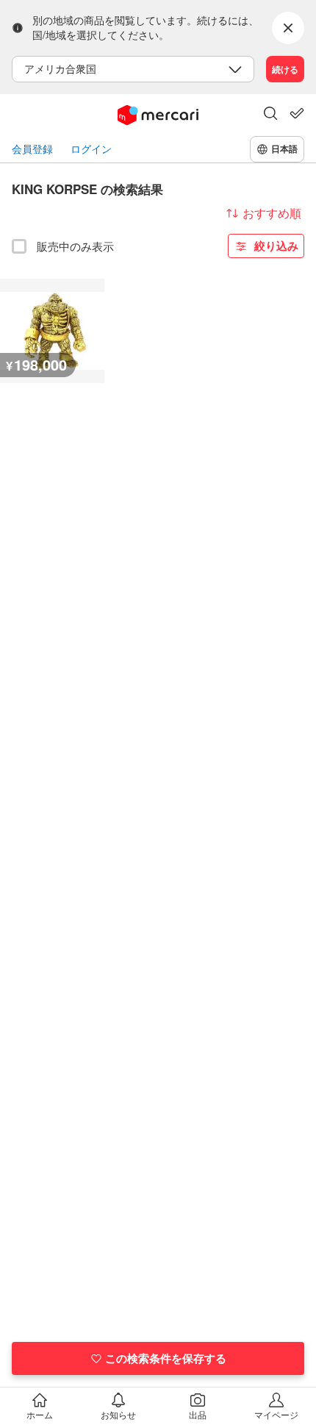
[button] (270, 114)
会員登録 (32, 149)
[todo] (297, 113)
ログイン (91, 149)
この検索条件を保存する (165, 1358)
